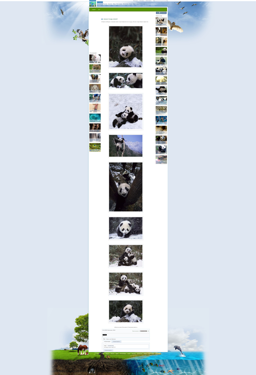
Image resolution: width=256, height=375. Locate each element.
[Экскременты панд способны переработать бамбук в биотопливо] (161, 72)
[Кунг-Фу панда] (161, 150)
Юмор (114, 3)
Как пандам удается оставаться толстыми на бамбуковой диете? (161, 142)
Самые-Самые (139, 3)
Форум (130, 3)
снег (110, 339)
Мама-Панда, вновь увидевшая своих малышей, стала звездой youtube (161, 103)
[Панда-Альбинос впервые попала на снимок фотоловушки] (161, 81)
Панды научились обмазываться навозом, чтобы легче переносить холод (161, 112)
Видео (134, 3)
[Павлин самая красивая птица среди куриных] (95, 148)
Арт (144, 3)
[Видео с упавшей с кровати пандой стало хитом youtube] (161, 160)
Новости (107, 353)
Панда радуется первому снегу (161, 25)
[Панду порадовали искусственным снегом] (161, 91)
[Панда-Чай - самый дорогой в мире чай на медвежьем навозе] (161, 131)
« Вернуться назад (118, 327)
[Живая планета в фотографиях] (161, 121)
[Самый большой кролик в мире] (95, 109)
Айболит (112, 353)
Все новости (124, 327)
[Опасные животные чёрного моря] (95, 119)
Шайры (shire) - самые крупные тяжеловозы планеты (94, 140)
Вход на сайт (135, 0)
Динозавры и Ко (146, 5)
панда (131, 21)
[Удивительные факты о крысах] (95, 89)
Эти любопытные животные (159, 35)
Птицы (128, 5)
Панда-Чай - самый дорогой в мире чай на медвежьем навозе (160, 132)
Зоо (99, 9)
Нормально (143, 331)
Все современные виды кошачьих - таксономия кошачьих (94, 71)
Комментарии (107, 341)
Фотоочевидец (123, 353)
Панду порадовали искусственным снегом (160, 94)
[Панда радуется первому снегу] (161, 22)
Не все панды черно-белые (160, 44)
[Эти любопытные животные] (161, 32)
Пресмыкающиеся (121, 5)
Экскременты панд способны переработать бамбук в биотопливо (161, 73)
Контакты (158, 353)
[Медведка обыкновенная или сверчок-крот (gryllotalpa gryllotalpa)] (95, 79)
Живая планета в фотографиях (159, 123)
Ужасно (141, 331)
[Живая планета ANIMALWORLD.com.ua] (92, 4)
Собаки (99, 5)
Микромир (153, 5)
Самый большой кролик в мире (95, 111)
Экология (110, 3)
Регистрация (142, 0)
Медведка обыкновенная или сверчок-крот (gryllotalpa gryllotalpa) (95, 81)
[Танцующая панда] (161, 62)
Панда (107, 339)
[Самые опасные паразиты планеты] (95, 99)
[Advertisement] (94, 32)
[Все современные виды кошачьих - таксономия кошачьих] (95, 69)
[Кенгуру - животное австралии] (95, 59)
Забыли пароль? (148, 0)
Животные (100, 3)
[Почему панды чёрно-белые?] (161, 52)
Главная (93, 9)
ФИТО (103, 353)
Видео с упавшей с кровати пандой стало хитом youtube (160, 162)
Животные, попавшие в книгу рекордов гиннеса (94, 131)
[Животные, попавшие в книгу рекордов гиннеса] (95, 128)
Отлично (146, 331)
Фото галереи (119, 3)
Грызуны (114, 5)
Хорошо (145, 331)
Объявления (125, 3)
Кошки (104, 5)
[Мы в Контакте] (161, 13)
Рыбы (133, 5)
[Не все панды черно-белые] (161, 42)
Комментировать (116, 341)
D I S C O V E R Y (92, 0)
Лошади (109, 5)
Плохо (142, 331)
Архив (129, 353)
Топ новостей (93, 52)
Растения (105, 3)
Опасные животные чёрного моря (93, 121)
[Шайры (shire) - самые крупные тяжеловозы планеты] (95, 138)
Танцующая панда (159, 64)
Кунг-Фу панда (159, 153)
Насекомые (138, 5)
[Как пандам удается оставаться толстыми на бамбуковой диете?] (161, 141)
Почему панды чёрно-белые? (160, 54)
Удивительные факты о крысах (94, 91)
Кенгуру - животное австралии (93, 62)
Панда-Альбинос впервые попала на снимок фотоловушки (161, 83)
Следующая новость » (132, 327)
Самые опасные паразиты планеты (95, 101)
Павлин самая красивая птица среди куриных (94, 150)
